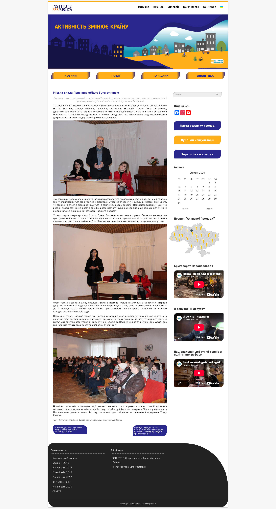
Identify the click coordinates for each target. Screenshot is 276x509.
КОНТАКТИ (209, 6)
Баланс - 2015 (60, 462)
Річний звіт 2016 (62, 472)
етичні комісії (107, 420)
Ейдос (82, 420)
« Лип (185, 208)
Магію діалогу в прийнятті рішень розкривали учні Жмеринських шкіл (68, 429)
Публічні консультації (197, 140)
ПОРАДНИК (160, 76)
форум (118, 420)
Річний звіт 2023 (62, 486)
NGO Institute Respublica (144, 503)
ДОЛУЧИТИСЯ (191, 6)
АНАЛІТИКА (205, 76)
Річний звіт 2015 (62, 467)
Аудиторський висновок (65, 458)
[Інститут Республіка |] (77, 8)
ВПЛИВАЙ (173, 6)
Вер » (209, 208)
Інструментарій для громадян (129, 466)
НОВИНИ (71, 76)
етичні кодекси (93, 420)
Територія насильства (197, 154)
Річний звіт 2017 (62, 477)
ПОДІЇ (115, 76)
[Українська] (221, 7)
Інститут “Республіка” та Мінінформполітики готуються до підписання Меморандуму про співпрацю (148, 430)
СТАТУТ (56, 491)
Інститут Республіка (68, 420)
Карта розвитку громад (197, 125)
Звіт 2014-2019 (61, 481)
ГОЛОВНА (143, 6)
